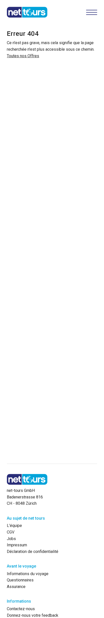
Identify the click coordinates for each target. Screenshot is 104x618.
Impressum (17, 545)
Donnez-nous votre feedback (32, 615)
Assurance (16, 586)
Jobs (11, 538)
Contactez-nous (21, 608)
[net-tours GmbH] (27, 12)
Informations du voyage (27, 573)
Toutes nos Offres (23, 55)
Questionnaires (20, 580)
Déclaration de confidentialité (32, 551)
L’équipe (14, 525)
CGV (10, 532)
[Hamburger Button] (91, 12)
